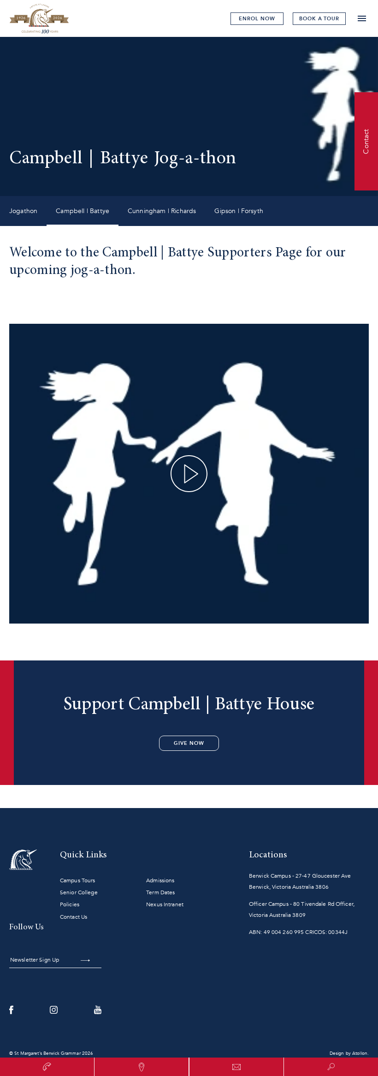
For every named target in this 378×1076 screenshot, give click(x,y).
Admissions (160, 880)
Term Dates (160, 892)
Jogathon (23, 211)
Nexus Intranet (164, 904)
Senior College (79, 892)
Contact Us (73, 917)
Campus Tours (77, 880)
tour (319, 18)
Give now (189, 743)
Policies (69, 904)
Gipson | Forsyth (238, 211)
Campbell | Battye (82, 211)
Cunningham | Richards (162, 211)
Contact (366, 141)
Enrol (257, 18)
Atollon (359, 1053)
